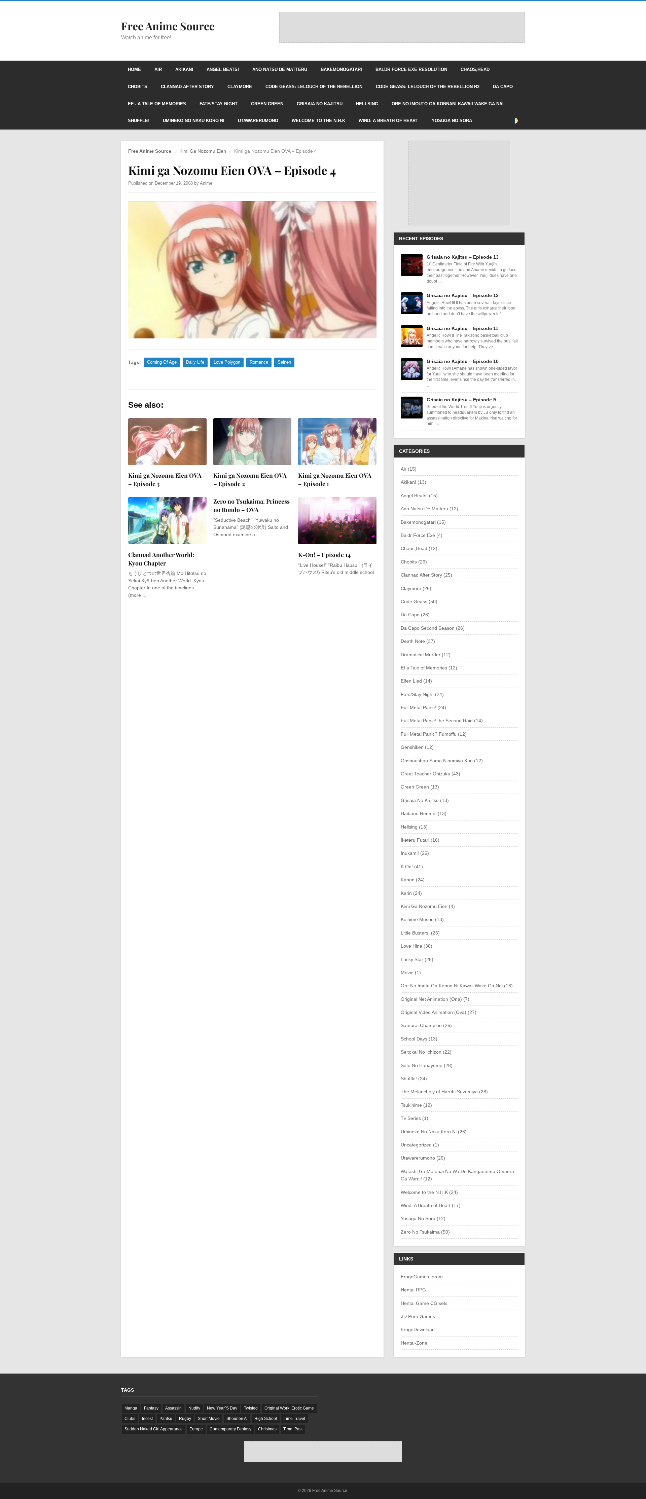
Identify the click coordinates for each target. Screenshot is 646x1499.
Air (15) (409, 469)
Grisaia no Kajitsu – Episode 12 (463, 295)
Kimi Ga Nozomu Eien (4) (428, 906)
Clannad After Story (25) (426, 575)
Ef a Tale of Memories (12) (429, 667)
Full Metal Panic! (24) (423, 707)
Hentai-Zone (414, 1343)
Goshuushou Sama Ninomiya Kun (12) (442, 760)
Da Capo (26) (415, 614)
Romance (259, 362)
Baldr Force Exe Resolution (411, 69)
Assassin (173, 1408)
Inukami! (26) (415, 853)
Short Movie (209, 1418)
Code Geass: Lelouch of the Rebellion (313, 86)
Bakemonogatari (341, 69)
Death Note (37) (418, 641)
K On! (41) (412, 866)
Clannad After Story (187, 86)
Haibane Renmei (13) (423, 813)
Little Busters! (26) (420, 933)
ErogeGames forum (422, 1276)
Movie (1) (411, 972)
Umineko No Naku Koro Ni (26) (434, 1131)
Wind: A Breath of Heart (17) (431, 1205)
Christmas (267, 1429)
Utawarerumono (258, 120)
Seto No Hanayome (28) (427, 1065)
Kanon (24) (413, 879)
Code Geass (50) (419, 601)
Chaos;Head (475, 69)
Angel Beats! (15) (419, 495)
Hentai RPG (413, 1289)
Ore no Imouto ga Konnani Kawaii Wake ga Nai (448, 103)
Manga (130, 1408)
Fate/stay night (219, 103)
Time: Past (292, 1429)
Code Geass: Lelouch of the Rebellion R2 (427, 86)
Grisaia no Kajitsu (320, 103)
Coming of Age (162, 362)
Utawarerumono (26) (423, 1158)
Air (158, 69)
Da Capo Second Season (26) (433, 628)
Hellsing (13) (414, 827)
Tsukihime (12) (416, 1105)
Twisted (251, 1408)
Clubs (129, 1418)
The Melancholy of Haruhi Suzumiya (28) (444, 1091)
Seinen (284, 362)
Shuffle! (138, 120)
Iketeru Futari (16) (420, 840)
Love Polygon (227, 362)
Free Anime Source (149, 151)
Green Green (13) (420, 787)
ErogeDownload (418, 1329)
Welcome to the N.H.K (318, 120)
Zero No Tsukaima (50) (425, 1232)
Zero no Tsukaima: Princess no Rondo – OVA (251, 505)
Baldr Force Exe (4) (421, 535)
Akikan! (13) (413, 482)
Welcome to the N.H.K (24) (429, 1192)
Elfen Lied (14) (416, 681)
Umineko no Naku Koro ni (193, 120)
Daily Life (195, 362)
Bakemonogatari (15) (423, 522)
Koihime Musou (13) (422, 919)
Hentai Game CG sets (424, 1303)
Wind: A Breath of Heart (388, 120)
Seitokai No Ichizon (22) (426, 1052)
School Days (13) (419, 1038)
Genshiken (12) (417, 747)
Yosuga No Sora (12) (423, 1218)
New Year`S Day (222, 1408)
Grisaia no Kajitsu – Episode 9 (461, 399)
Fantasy (151, 1408)
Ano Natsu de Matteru (279, 69)
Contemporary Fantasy (230, 1429)
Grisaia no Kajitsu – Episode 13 (463, 257)
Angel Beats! (223, 69)
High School (265, 1418)
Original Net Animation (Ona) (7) (435, 999)
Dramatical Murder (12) (426, 654)
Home (134, 69)
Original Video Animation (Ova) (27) (438, 1012)
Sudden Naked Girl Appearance (153, 1429)
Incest (147, 1418)
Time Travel (294, 1418)
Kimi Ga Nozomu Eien (202, 151)
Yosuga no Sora (452, 120)
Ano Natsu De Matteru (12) (429, 508)
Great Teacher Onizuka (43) (430, 773)
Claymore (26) (416, 588)
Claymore (239, 86)
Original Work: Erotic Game (289, 1408)
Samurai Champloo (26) (426, 1025)
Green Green (267, 103)
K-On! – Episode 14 (324, 554)
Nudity (194, 1408)
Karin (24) (411, 893)
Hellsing (367, 103)
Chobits (137, 86)
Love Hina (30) (416, 946)
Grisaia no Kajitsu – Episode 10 (463, 361)
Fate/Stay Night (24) (422, 694)
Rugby (185, 1418)
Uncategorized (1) (420, 1144)
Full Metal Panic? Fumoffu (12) (434, 734)
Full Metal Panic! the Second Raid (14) (442, 720)
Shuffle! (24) (414, 1078)
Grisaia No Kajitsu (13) (425, 800)
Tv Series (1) (414, 1118)
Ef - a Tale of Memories (157, 103)
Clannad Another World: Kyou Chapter (161, 559)
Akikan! (184, 69)
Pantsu (165, 1418)
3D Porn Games (418, 1316)
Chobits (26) (414, 561)
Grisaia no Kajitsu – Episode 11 (462, 328)
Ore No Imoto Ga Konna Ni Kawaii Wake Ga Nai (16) (457, 985)
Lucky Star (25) (417, 959)
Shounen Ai (237, 1418)
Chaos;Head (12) (419, 548)
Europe (196, 1429)
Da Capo (503, 86)
